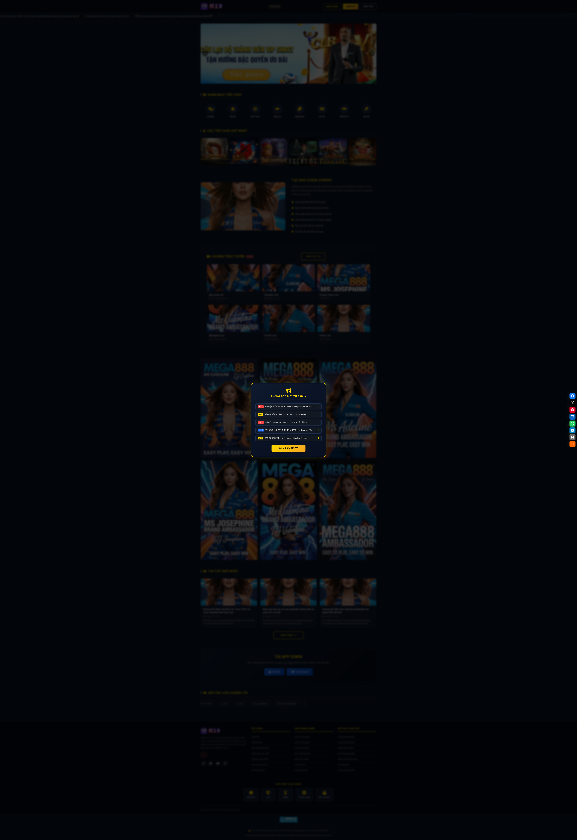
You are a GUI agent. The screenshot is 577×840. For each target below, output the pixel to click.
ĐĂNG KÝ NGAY (288, 448)
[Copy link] (572, 444)
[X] (572, 403)
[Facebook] (572, 396)
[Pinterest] (572, 410)
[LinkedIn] (572, 417)
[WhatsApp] (572, 424)
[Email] (572, 437)
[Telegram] (572, 430)
